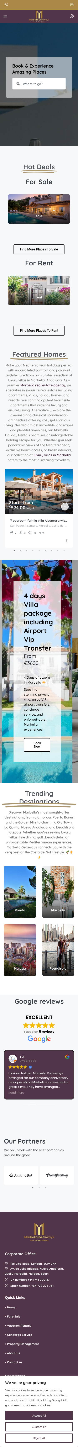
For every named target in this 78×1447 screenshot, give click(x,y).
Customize (39, 1427)
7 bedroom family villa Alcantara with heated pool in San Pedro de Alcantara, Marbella (39, 521)
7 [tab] (52, 551)
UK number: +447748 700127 (29, 1280)
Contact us (14, 1362)
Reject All (39, 1438)
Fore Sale (13, 1316)
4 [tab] (33, 551)
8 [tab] (58, 551)
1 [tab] (14, 551)
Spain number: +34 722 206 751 (30, 1286)
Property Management (23, 1344)
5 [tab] (39, 551)
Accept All (39, 1415)
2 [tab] (20, 551)
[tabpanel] (39, 508)
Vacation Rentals (19, 1325)
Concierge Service (19, 1335)
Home (11, 1307)
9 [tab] (64, 551)
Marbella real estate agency (42, 385)
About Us (13, 1353)
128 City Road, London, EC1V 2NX (32, 1264)
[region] (39, 1411)
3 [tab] (27, 551)
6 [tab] (45, 551)
